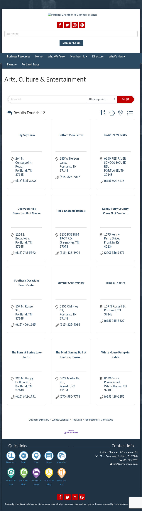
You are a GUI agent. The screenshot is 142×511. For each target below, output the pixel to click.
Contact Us (107, 420)
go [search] (127, 99)
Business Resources (18, 56)
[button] (9, 113)
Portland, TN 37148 (118, 456)
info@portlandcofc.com (125, 464)
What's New (116, 56)
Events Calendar (60, 420)
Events (11, 64)
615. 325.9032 (130, 460)
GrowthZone (95, 504)
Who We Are (55, 56)
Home (39, 56)
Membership (77, 56)
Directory (98, 56)
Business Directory (39, 420)
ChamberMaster (121, 504)
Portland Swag (30, 64)
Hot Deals (77, 420)
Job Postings (92, 420)
